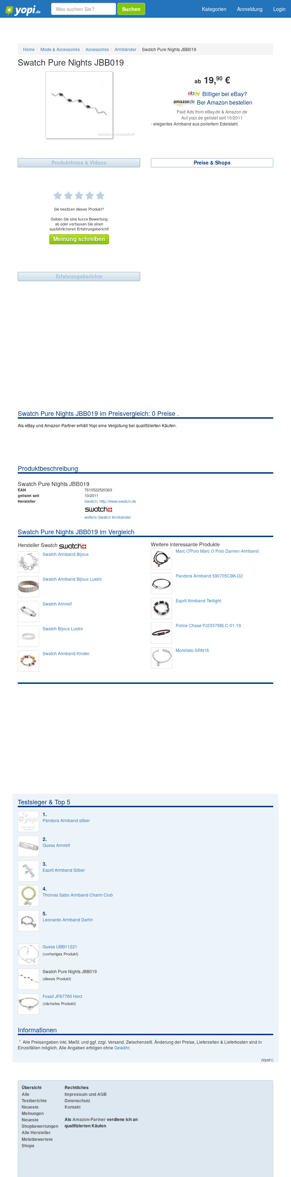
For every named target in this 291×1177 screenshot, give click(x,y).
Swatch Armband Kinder (66, 653)
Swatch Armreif (57, 604)
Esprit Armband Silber (64, 870)
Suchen (131, 8)
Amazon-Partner (89, 1119)
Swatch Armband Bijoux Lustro (72, 579)
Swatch (90, 501)
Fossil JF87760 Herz (62, 996)
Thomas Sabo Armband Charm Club (78, 895)
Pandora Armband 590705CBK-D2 (209, 576)
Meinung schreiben (79, 239)
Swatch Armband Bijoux (66, 554)
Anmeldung (250, 8)
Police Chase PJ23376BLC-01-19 (208, 625)
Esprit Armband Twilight (198, 600)
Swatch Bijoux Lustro (63, 628)
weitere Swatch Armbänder (107, 517)
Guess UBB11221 (60, 946)
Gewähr (121, 1047)
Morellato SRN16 (192, 650)
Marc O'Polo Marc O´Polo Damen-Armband (217, 551)
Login (279, 8)
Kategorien (214, 8)
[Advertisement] (145, 355)
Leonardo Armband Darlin (68, 919)
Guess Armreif (56, 845)
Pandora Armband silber (66, 820)
